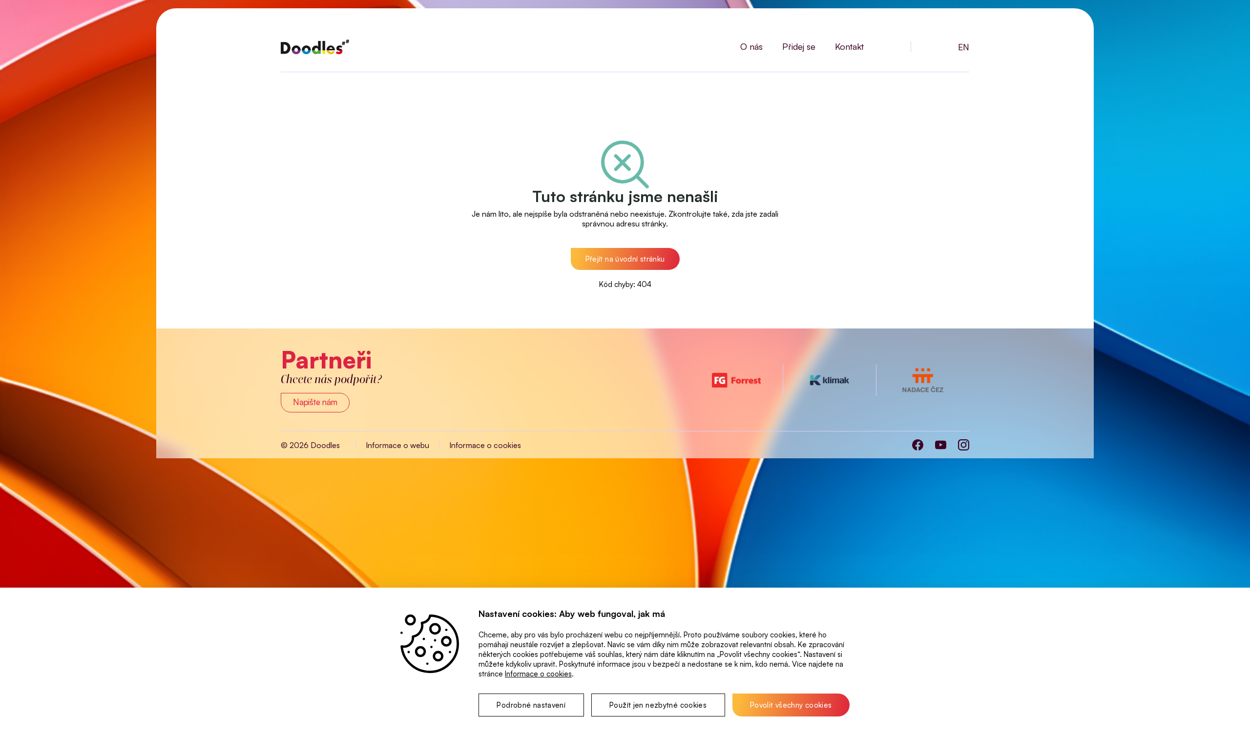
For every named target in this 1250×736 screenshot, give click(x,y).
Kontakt (849, 46)
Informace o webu (397, 445)
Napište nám (315, 402)
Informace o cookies (485, 445)
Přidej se (798, 46)
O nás (751, 46)
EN (963, 46)
